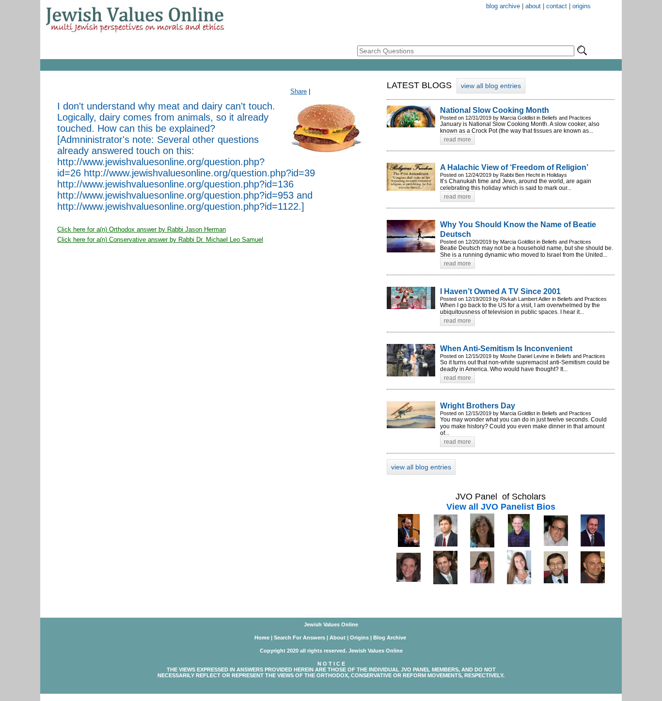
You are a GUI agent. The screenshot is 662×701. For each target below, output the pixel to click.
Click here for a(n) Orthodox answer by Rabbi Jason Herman (141, 229)
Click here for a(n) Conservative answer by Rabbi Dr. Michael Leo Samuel (160, 239)
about (533, 6)
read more (457, 139)
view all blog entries (491, 86)
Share (298, 91)
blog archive (503, 6)
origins (581, 6)
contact (556, 6)
